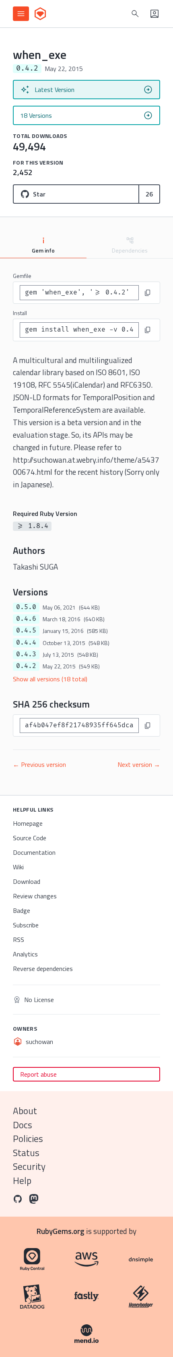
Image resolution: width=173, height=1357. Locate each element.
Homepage (28, 823)
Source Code (29, 838)
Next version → (138, 764)
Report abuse (38, 1074)
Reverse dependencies (43, 968)
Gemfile (22, 275)
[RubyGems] (40, 13)
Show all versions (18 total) (50, 679)
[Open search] (135, 13)
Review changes (35, 896)
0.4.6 (26, 619)
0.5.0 (26, 607)
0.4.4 (26, 643)
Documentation (34, 852)
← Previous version (39, 764)
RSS (18, 939)
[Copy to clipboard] (147, 293)
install (20, 313)
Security (29, 1166)
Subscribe (26, 925)
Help (22, 1180)
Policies (28, 1139)
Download (26, 881)
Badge (21, 910)
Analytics (25, 954)
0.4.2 (26, 666)
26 (149, 194)
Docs (22, 1125)
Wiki (18, 867)
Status (26, 1153)
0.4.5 (26, 630)
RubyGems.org (60, 1231)
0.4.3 (26, 654)
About (25, 1111)
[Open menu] (21, 13)
